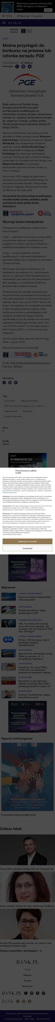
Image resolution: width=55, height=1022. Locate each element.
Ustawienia (27, 548)
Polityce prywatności (9, 492)
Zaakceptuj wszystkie (27, 541)
